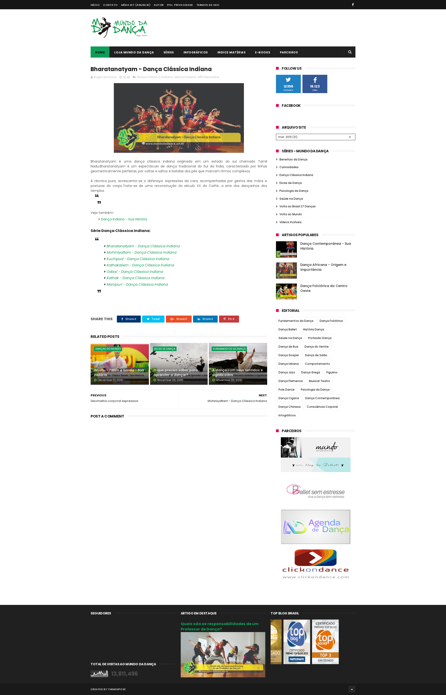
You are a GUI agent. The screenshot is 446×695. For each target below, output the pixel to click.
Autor (159, 5)
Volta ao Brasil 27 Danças (297, 206)
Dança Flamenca (291, 381)
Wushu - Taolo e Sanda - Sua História (119, 372)
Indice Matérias (231, 52)
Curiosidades (288, 167)
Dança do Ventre (317, 347)
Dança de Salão (316, 355)
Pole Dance (287, 390)
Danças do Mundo (108, 349)
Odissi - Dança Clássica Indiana (134, 271)
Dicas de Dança (164, 349)
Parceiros (289, 52)
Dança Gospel (289, 355)
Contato (110, 5)
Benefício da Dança (293, 159)
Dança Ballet (288, 329)
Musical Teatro (319, 381)
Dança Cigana (289, 398)
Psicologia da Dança (293, 191)
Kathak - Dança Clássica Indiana (135, 277)
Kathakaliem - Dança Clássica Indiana (140, 265)
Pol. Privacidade (180, 5)
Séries (169, 52)
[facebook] (352, 4)
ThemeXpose (117, 689)
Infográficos (196, 52)
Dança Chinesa (290, 407)
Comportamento (317, 364)
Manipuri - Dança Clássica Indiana (137, 284)
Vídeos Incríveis (290, 222)
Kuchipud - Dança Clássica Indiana (137, 258)
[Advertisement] (270, 27)
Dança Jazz (287, 372)
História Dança (313, 329)
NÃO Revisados (208, 77)
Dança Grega (310, 372)
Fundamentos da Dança (229, 349)
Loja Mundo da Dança (134, 52)
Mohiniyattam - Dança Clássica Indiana (141, 252)
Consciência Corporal (322, 407)
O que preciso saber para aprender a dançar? (176, 372)
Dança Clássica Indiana (155, 77)
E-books (262, 52)
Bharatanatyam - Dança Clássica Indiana (143, 246)
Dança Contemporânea (322, 398)
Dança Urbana (289, 364)
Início (95, 5)
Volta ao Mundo (290, 214)
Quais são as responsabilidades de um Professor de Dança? (220, 626)
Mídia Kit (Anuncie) (136, 5)
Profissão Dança (319, 338)
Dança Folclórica (331, 321)
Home (100, 52)
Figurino (332, 372)
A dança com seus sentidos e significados (237, 372)
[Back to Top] (351, 689)
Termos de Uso (208, 5)
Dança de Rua (288, 347)
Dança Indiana (185, 77)
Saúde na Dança (291, 199)
